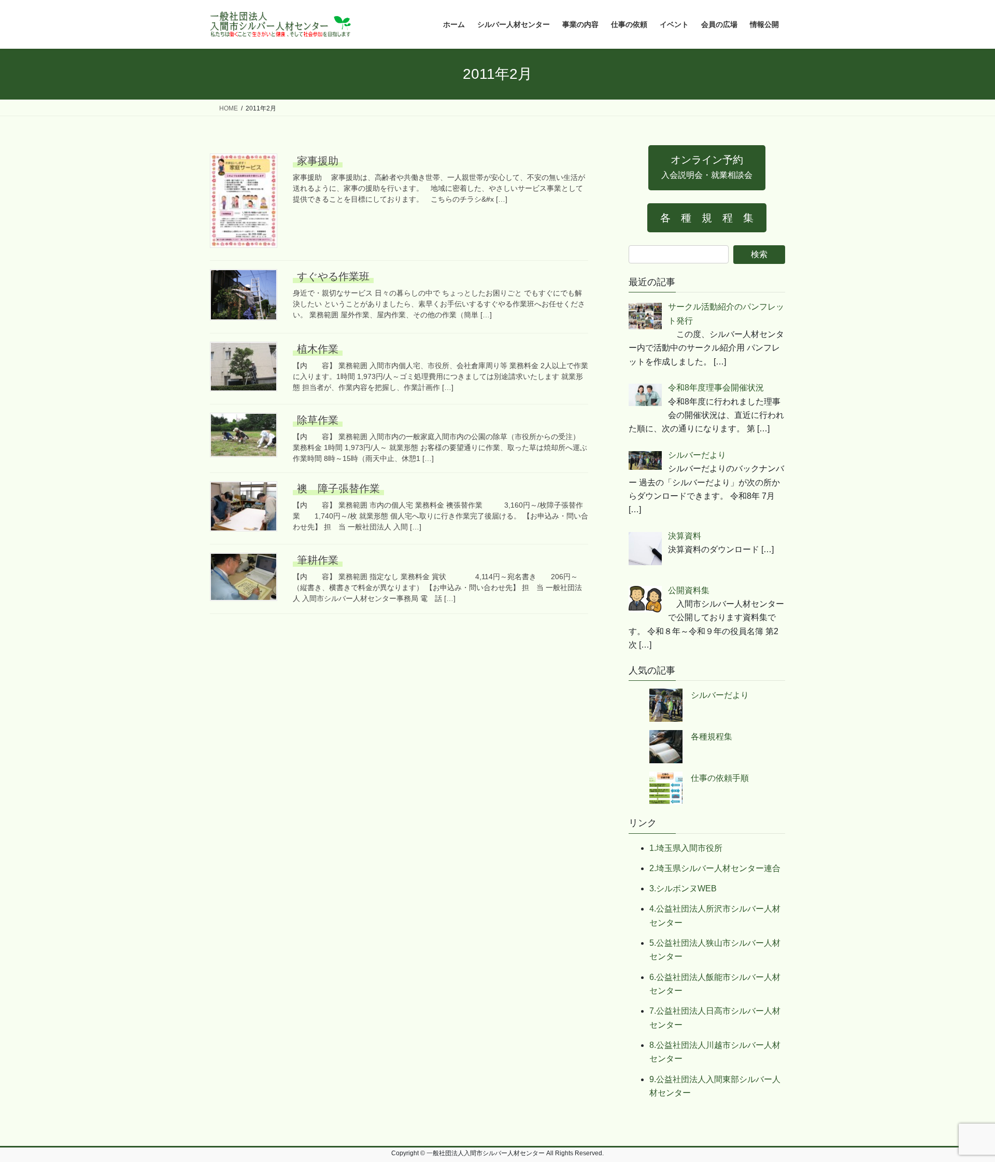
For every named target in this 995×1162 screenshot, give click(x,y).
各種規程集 (711, 736)
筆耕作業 (317, 560)
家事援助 (317, 160)
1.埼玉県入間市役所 (685, 848)
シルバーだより (720, 695)
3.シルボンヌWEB (683, 888)
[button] (706, 167)
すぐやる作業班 (333, 276)
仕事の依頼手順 (720, 778)
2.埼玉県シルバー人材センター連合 (714, 868)
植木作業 (317, 349)
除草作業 (317, 420)
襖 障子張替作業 (338, 488)
